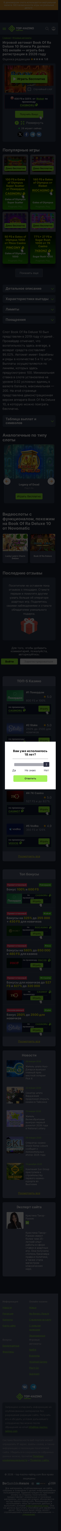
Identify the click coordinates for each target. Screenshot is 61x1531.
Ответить (30, 778)
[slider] (46, 764)
